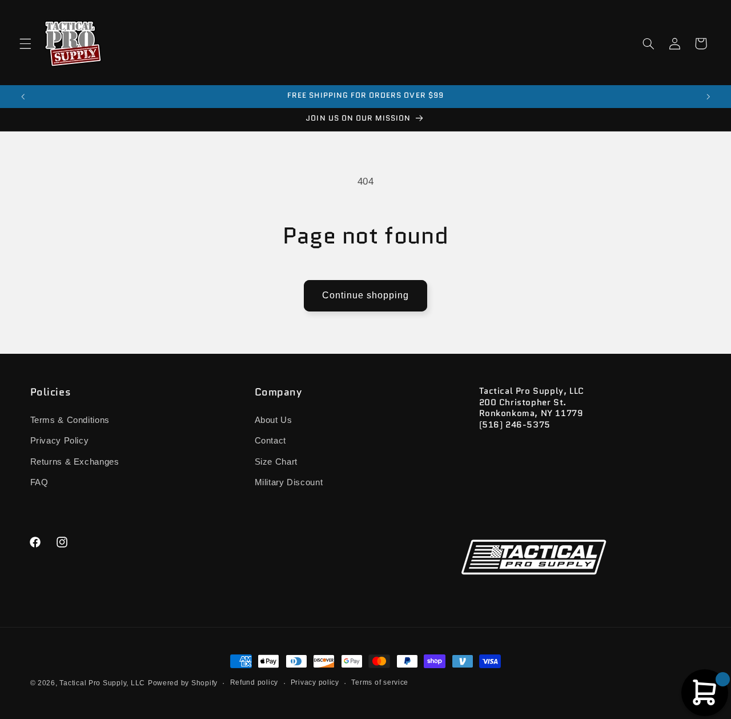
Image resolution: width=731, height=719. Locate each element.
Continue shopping (365, 295)
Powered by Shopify (183, 683)
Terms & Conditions (70, 419)
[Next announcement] (708, 96)
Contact (270, 440)
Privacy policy (315, 683)
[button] (25, 43)
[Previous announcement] (22, 96)
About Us (273, 419)
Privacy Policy (59, 440)
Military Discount (289, 481)
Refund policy (254, 683)
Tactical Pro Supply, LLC (102, 683)
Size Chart (276, 461)
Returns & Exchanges (74, 461)
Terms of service (379, 683)
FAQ (39, 481)
